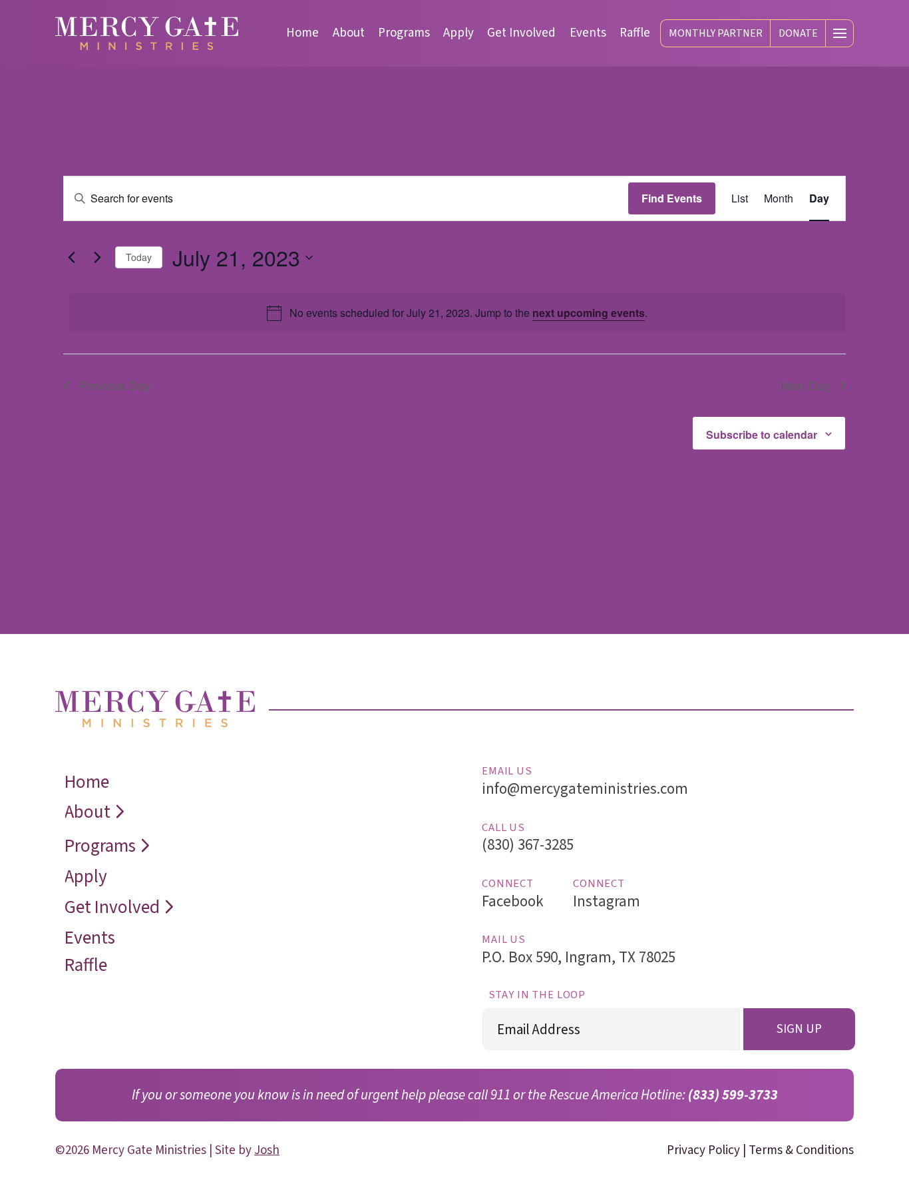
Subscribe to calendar (761, 434)
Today (139, 257)
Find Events (671, 198)
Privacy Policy (703, 1150)
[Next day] (97, 258)
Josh (266, 1150)
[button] (839, 33)
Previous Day (114, 385)
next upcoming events (588, 312)
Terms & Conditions (801, 1150)
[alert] (457, 313)
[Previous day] (71, 258)
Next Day (805, 385)
